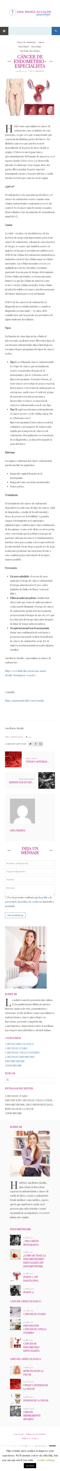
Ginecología (36, 46)
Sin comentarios (14, 737)
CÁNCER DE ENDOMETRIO (20, 1056)
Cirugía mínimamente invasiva (32, 1415)
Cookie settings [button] (46, 1460)
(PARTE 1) (28, 1292)
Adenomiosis (13, 1113)
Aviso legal (18, 1434)
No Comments (36, 71)
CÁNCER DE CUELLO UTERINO (22, 1052)
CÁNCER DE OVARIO (16, 1048)
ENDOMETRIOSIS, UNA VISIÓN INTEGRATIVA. (30, 1104)
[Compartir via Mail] (40, 743)
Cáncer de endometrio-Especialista (31, 1347)
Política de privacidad (35, 1434)
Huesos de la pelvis (35, 1400)
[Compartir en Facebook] (35, 743)
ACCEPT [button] (30, 1465)
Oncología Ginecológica (30, 51)
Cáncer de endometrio (26, 42)
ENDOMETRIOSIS (14, 1061)
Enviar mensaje (15, 915)
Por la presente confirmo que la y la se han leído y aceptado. (29, 902)
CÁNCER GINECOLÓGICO (19, 1044)
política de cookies (30, 901)
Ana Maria (17, 830)
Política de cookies (30, 1438)
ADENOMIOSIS (13, 1065)
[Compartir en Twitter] (30, 743)
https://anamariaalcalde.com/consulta (24, 700)
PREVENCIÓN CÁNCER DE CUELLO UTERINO (30, 1100)
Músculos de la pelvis (19, 1109)
